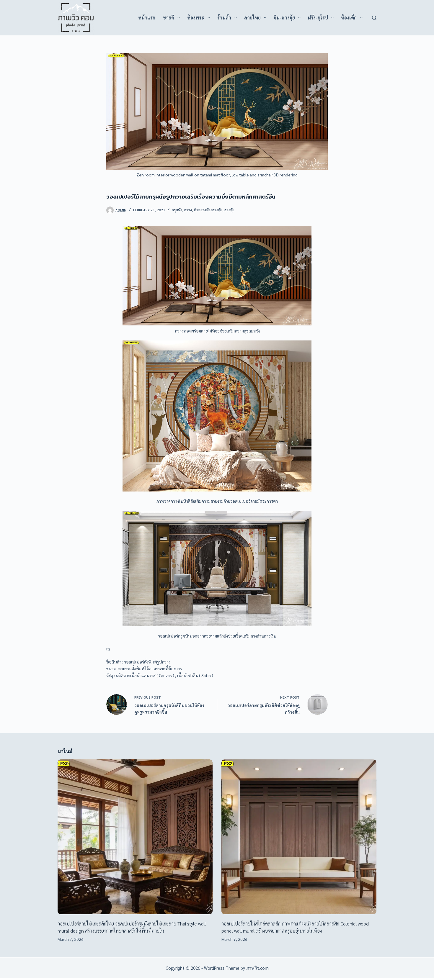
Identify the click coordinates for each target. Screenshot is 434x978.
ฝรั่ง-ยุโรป (318, 17)
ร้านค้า (224, 17)
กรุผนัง (177, 209)
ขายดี (168, 17)
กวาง (188, 209)
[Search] (374, 18)
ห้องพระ (195, 17)
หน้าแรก (146, 17)
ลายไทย (252, 17)
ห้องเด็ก (349, 17)
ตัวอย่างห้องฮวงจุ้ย (208, 209)
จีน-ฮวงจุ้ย (284, 17)
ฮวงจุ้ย (229, 209)
